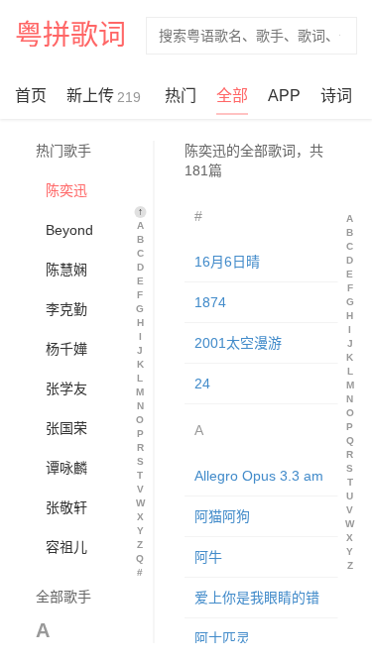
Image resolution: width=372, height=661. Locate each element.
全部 (232, 95)
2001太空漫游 (237, 343)
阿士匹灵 (221, 638)
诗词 (336, 95)
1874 (209, 302)
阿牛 (207, 557)
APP (284, 95)
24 (201, 383)
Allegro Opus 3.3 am (257, 476)
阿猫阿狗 (221, 516)
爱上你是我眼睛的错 (255, 598)
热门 (180, 95)
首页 (31, 95)
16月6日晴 (226, 262)
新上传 (103, 96)
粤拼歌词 (70, 35)
